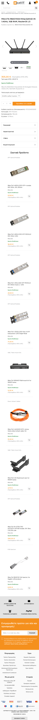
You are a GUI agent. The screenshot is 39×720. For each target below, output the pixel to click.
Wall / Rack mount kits (14, 352)
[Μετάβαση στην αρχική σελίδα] (19, 3)
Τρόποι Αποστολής (9, 660)
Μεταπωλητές (29, 689)
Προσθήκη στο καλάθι (24, 103)
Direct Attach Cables (14, 401)
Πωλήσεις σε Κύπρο (9, 693)
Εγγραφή (32, 633)
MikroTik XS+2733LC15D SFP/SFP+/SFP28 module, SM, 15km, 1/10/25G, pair (19, 528)
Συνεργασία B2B (9, 685)
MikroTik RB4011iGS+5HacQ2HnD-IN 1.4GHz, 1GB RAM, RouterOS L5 (18, 13)
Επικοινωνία (29, 691)
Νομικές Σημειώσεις (29, 657)
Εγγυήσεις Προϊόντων (9, 665)
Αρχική (3, 12)
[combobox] (10, 96)
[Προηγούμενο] (2, 46)
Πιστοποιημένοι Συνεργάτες (29, 686)
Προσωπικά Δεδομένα (29, 665)
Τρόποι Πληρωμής (9, 662)
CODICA (24, 714)
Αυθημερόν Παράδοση (9, 690)
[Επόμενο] (36, 46)
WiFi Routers (21, 12)
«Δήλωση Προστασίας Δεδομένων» (15, 644)
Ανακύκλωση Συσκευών (10, 672)
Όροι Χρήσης (29, 668)
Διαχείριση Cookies (19, 718)
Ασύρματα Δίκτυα (11, 12)
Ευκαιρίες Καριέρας (29, 683)
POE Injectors (12, 549)
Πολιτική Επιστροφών (29, 660)
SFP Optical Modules (14, 157)
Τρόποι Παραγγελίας (10, 657)
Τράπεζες (9, 688)
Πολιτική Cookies (29, 662)
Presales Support (9, 696)
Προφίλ (29, 680)
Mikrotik (14, 114)
